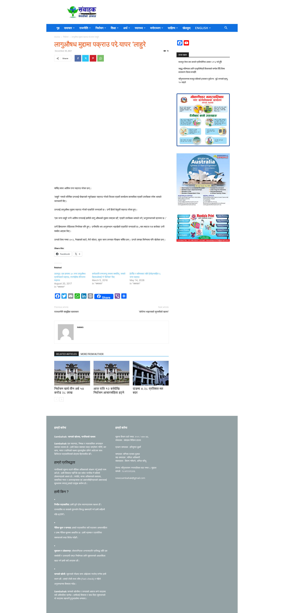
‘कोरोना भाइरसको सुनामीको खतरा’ (154, 311)
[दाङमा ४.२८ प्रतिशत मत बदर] (151, 373)
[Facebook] (78, 58)
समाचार (68, 28)
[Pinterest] (93, 58)
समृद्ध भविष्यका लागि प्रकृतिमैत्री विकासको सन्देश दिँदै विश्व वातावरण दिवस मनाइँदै (201, 70)
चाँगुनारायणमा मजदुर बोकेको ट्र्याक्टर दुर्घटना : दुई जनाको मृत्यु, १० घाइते (203, 80)
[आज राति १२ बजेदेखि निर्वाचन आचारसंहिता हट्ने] (111, 373)
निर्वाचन (99, 28)
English (201, 28)
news (80, 327)
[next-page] (61, 399)
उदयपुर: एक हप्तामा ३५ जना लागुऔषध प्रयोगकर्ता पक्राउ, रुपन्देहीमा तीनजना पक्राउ (69, 277)
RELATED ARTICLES (66, 354)
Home (57, 36)
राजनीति (83, 28)
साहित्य (171, 28)
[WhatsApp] (100, 58)
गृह (58, 28)
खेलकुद (186, 28)
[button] (226, 28)
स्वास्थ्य (139, 28)
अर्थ (125, 28)
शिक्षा (113, 28)
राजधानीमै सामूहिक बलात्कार (66, 311)
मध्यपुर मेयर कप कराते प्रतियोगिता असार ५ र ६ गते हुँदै (200, 62)
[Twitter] (85, 58)
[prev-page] (56, 399)
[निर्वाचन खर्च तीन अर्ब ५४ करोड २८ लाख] (72, 373)
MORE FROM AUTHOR (92, 354)
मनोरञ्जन (155, 28)
